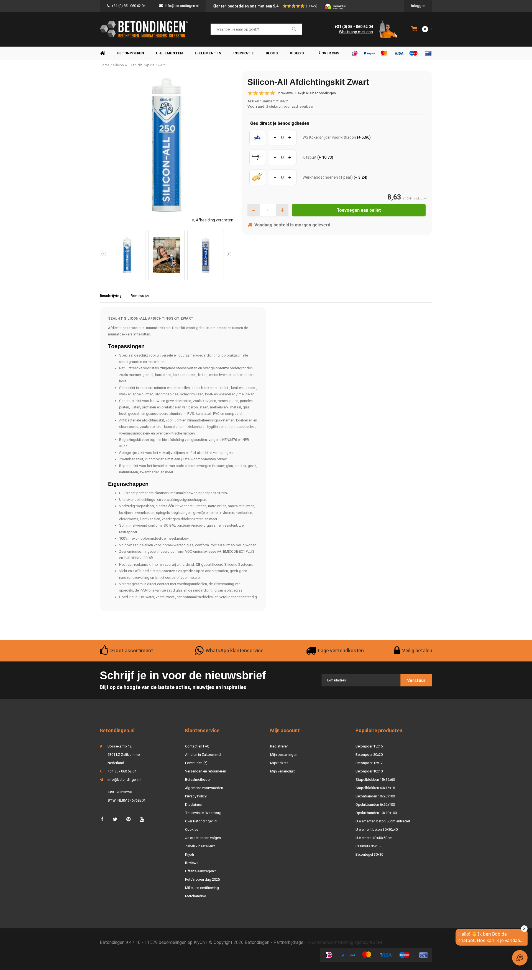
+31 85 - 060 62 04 (122, 771)
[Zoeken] (294, 29)
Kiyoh (189, 854)
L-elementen (208, 53)
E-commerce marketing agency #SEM (345, 942)
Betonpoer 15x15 (369, 746)
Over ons (330, 53)
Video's (297, 53)
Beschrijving (111, 296)
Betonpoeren (130, 53)
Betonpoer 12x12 (369, 763)
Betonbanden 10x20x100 (375, 796)
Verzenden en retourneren (205, 771)
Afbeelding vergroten (214, 220)
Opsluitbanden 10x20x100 (376, 813)
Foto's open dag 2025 (202, 879)
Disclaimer (193, 804)
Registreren (279, 746)
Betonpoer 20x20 (369, 754)
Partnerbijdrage (288, 942)
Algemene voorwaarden (204, 788)
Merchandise (195, 896)
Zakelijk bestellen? (200, 846)
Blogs (272, 53)
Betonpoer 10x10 (369, 771)
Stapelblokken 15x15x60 (375, 779)
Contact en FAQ (197, 746)
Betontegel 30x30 (369, 854)
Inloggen (418, 6)
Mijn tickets (279, 763)
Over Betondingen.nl (201, 821)
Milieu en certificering (202, 888)
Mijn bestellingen (283, 754)
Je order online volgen (203, 838)
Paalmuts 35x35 (367, 846)
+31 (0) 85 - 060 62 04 (128, 6)
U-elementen (169, 53)
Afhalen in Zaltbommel (203, 754)
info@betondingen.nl (182, 6)
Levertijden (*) (196, 763)
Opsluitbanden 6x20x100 (375, 804)
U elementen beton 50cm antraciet (382, 821)
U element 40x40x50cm (373, 838)
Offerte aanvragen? (200, 871)
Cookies (191, 829)
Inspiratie (243, 53)
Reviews (140, 296)
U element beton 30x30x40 (376, 829)
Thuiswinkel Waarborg (203, 813)
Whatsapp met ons (356, 32)
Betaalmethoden (198, 779)
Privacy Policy (195, 796)
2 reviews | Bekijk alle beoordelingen (307, 93)
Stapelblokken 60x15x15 (375, 788)
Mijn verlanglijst (282, 771)
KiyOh (199, 942)
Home (102, 53)
